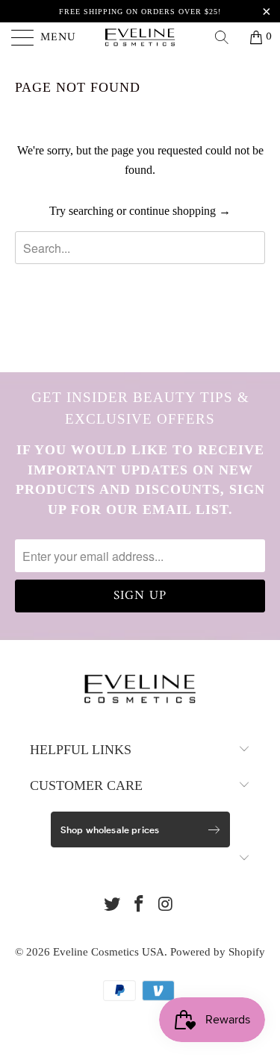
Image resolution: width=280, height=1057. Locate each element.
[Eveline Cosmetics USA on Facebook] (139, 905)
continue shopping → (180, 210)
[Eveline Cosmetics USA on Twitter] (113, 905)
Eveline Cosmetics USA (108, 952)
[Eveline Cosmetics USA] (140, 37)
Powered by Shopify (217, 952)
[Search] (227, 37)
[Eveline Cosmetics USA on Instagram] (166, 905)
